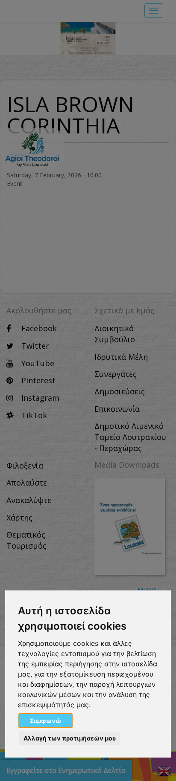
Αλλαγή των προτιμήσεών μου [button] (69, 738)
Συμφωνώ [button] (45, 720)
